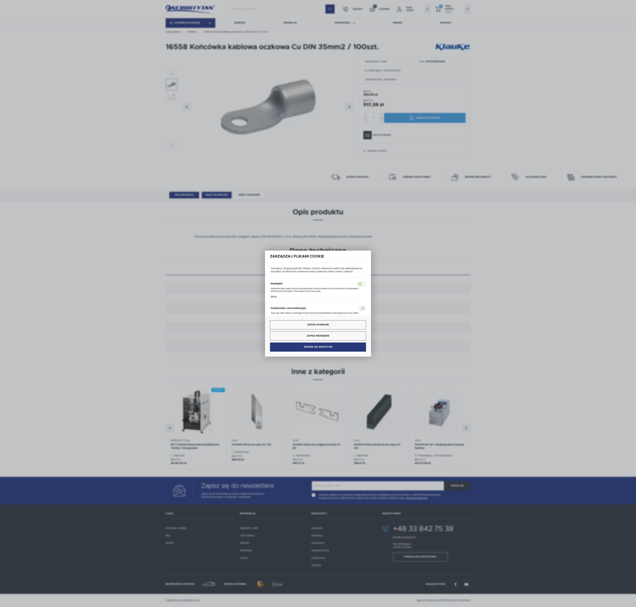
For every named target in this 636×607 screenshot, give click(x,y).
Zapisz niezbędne (318, 336)
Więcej (274, 296)
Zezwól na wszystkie (318, 347)
